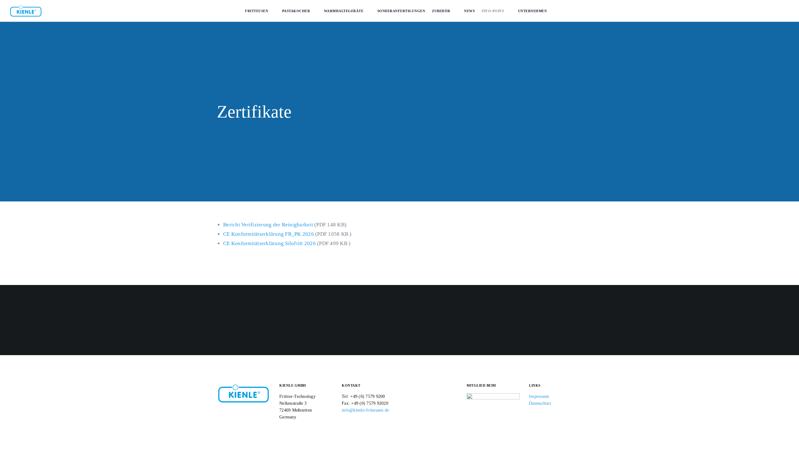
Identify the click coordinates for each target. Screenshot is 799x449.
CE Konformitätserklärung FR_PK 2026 (268, 234)
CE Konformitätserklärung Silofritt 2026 (269, 243)
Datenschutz (540, 403)
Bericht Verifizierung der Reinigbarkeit (268, 225)
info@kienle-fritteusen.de (365, 410)
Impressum (539, 396)
